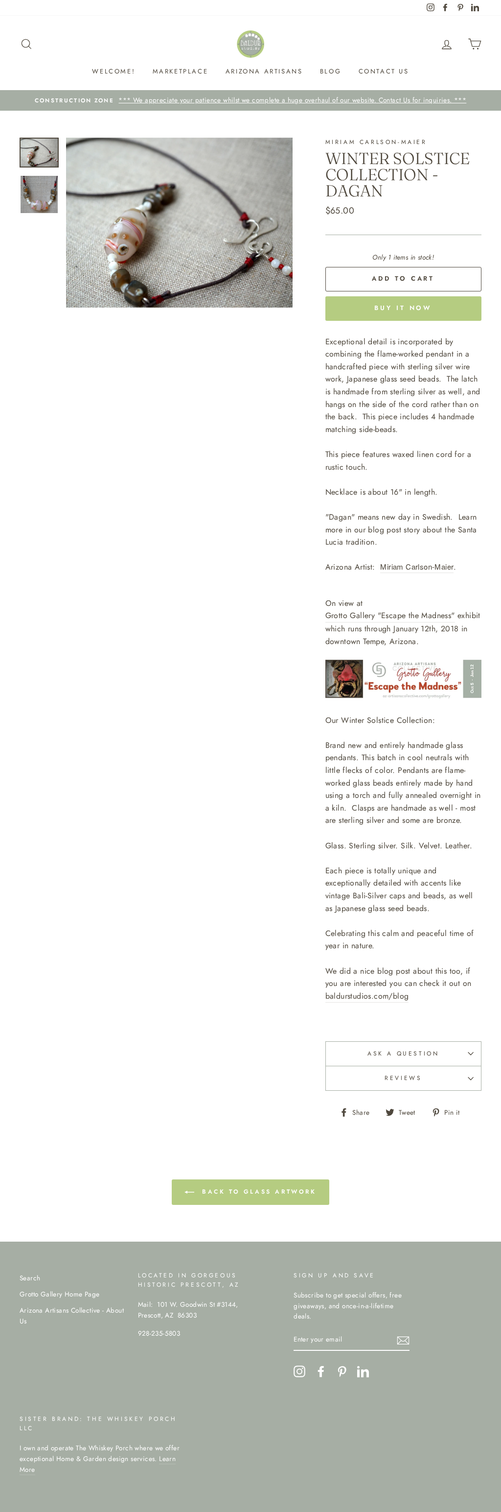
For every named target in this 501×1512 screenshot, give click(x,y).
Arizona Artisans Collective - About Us (72, 1315)
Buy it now (403, 307)
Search (30, 1278)
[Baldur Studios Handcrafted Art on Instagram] (299, 1371)
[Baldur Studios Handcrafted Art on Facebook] (321, 1371)
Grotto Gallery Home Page (60, 1294)
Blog (330, 71)
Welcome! (113, 71)
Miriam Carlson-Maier (417, 566)
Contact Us (384, 71)
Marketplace (180, 71)
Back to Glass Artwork (257, 1191)
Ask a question (403, 1053)
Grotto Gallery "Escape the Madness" (390, 615)
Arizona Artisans (264, 71)
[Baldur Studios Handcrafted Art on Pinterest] (342, 1371)
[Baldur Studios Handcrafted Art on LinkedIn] (363, 1371)
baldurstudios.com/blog (367, 996)
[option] (250, 100)
